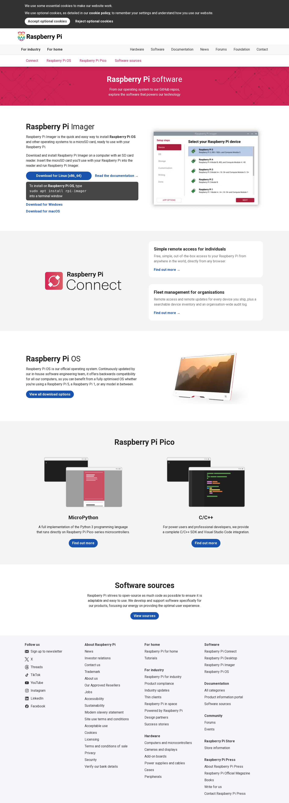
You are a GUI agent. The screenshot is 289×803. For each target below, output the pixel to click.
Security (91, 760)
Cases (149, 770)
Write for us (213, 787)
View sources (145, 616)
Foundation (242, 49)
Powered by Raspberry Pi (163, 711)
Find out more (83, 543)
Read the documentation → (116, 176)
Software (157, 49)
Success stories (156, 724)
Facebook (38, 706)
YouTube (37, 683)
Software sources (217, 704)
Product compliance (159, 684)
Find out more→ (199, 269)
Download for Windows (44, 204)
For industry (30, 49)
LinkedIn (37, 698)
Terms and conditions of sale (106, 746)
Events (209, 729)
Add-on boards (155, 756)
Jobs (88, 692)
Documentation (182, 49)
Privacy (90, 753)
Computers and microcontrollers (168, 743)
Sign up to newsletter (46, 651)
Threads (37, 667)
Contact (262, 49)
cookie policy (99, 13)
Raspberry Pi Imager (219, 665)
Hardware (137, 49)
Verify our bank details (101, 766)
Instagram (38, 691)
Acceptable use (96, 726)
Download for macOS (43, 211)
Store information (217, 748)
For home (55, 49)
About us (91, 678)
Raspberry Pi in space (160, 704)
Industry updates (156, 690)
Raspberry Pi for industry (163, 677)
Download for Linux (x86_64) (58, 176)
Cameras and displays (160, 750)
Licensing (92, 739)
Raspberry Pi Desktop (220, 658)
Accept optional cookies (47, 21)
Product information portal (223, 697)
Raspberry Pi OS (216, 672)
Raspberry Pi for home (161, 651)
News (204, 49)
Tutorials (150, 658)
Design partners (156, 717)
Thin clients (152, 697)
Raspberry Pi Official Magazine (227, 773)
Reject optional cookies (94, 21)
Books (209, 780)
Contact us (92, 665)
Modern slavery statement (104, 712)
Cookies (91, 733)
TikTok (35, 675)
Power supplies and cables (164, 763)
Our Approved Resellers (102, 685)
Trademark (92, 672)
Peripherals (153, 777)
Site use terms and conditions (107, 719)
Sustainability (95, 706)
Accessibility (94, 699)
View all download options (49, 394)
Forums (221, 49)
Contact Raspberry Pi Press (225, 794)
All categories (214, 690)
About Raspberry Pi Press (223, 766)
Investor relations (98, 658)
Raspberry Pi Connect (220, 651)
